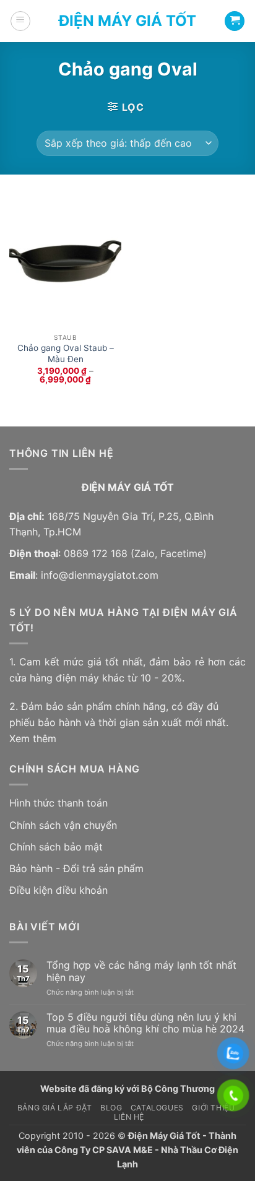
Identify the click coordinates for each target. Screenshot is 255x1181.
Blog (111, 1107)
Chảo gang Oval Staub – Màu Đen (65, 353)
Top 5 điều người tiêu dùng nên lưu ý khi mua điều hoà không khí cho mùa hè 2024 (145, 1023)
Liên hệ (129, 1117)
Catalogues (157, 1107)
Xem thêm (32, 738)
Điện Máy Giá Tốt (127, 21)
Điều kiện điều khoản (58, 890)
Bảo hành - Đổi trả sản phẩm (76, 868)
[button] (20, 21)
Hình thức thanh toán (58, 803)
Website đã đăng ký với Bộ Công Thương (127, 1088)
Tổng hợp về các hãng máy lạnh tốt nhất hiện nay (141, 971)
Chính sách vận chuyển (63, 825)
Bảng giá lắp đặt (54, 1107)
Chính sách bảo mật (56, 847)
